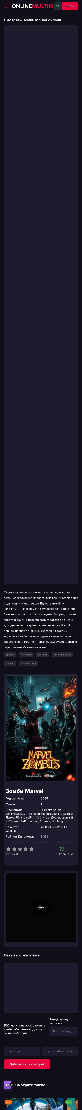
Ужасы (10, 663)
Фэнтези (26, 654)
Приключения (63, 654)
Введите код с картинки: (59, 1021)
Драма (10, 654)
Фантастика (28, 663)
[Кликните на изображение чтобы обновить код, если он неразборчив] (25, 1033)
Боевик (42, 654)
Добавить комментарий (27, 1064)
